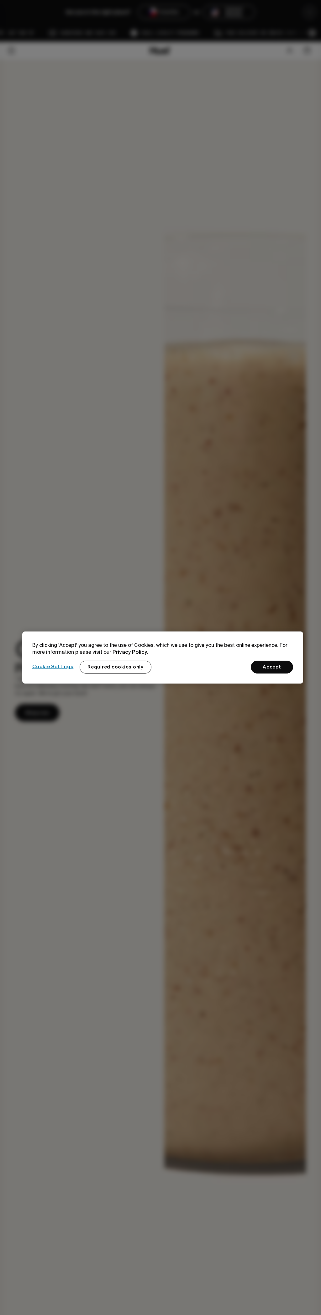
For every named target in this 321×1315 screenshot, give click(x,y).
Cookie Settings (52, 667)
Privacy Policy (130, 651)
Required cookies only (115, 667)
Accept (272, 667)
